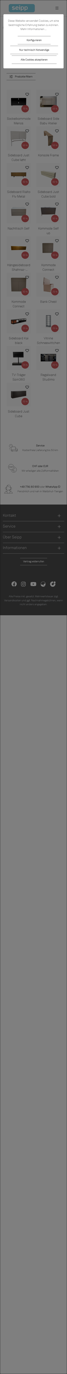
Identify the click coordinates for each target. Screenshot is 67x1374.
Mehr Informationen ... (33, 29)
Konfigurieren (34, 40)
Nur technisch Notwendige (34, 50)
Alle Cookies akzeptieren (34, 59)
